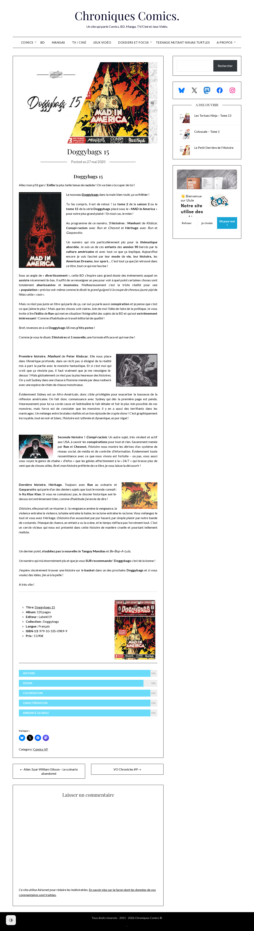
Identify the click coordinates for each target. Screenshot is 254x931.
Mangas (58, 42)
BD (42, 42)
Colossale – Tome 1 (207, 131)
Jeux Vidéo (102, 42)
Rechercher (225, 66)
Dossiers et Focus (133, 42)
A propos (224, 42)
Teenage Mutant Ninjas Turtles (183, 42)
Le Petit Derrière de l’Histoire (214, 147)
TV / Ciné (79, 42)
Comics (27, 42)
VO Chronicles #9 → (127, 769)
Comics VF (40, 749)
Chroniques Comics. (127, 15)
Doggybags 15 (45, 607)
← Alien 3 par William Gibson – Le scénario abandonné (49, 771)
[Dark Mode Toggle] (11, 920)
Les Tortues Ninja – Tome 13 (212, 115)
